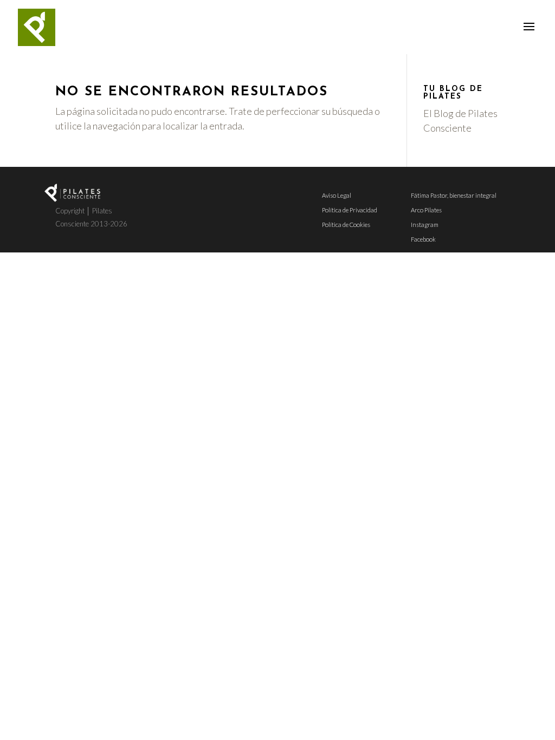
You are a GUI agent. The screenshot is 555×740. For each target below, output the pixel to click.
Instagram (424, 224)
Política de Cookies (346, 224)
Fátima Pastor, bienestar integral (453, 195)
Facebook (423, 239)
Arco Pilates (426, 209)
